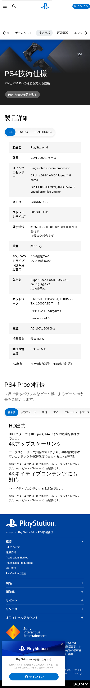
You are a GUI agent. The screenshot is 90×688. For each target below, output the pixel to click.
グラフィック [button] (28, 412)
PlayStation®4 (26, 532)
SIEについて (13, 547)
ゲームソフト (23, 33)
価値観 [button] (10, 591)
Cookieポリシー (65, 671)
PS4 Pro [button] (23, 132)
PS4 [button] (10, 132)
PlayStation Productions (19, 562)
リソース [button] (12, 609)
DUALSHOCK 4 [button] (43, 132)
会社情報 (11, 568)
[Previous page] (4, 33)
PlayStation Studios (17, 557)
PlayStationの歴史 (16, 573)
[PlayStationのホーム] (45, 6)
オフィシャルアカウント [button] (22, 617)
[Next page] (85, 33)
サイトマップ (78, 671)
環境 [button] (44, 412)
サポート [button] (12, 600)
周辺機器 (62, 33)
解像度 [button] (11, 412)
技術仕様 (44, 33)
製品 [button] (9, 583)
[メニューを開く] (4, 6)
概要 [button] (9, 541)
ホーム (9, 532)
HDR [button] (56, 412)
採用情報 (11, 552)
